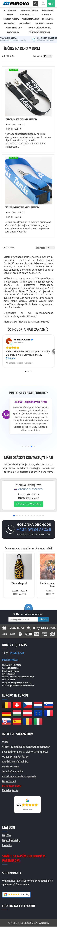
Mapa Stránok (9, 781)
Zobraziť (37, 56)
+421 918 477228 (30, 494)
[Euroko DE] (6, 713)
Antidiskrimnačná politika (15, 761)
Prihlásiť (43, 619)
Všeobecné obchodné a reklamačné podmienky (26, 746)
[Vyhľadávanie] (35, 3)
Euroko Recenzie (10, 766)
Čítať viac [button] (11, 358)
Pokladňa (7, 845)
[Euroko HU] (17, 713)
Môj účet (6, 835)
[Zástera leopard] (19, 567)
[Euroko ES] (17, 721)
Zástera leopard (19, 583)
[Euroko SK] (6, 721)
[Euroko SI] (48, 705)
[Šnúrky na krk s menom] (28, 92)
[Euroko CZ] (27, 705)
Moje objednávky (11, 840)
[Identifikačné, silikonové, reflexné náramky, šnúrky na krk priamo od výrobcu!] (16, 3)
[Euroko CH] (17, 705)
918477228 (13, 652)
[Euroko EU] (38, 713)
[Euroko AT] (27, 713)
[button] (2, 351)
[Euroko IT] (38, 721)
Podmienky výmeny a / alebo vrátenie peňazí (25, 751)
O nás (5, 741)
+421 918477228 (34, 529)
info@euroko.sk (30, 498)
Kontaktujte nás (10, 790)
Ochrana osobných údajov (15, 756)
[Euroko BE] (6, 705)
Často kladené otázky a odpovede (19, 776)
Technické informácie (12, 771)
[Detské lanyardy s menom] (28, 180)
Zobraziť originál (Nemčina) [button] (21, 363)
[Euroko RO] (27, 721)
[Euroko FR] (48, 713)
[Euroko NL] (38, 705)
